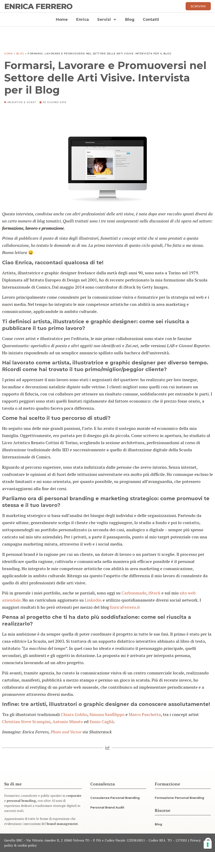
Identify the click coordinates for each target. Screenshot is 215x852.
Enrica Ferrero (38, 6)
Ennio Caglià (102, 721)
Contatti (151, 19)
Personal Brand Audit (107, 807)
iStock (154, 593)
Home (62, 19)
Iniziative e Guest (21, 102)
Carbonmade (134, 593)
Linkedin (93, 600)
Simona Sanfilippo (107, 714)
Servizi (104, 19)
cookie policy (27, 845)
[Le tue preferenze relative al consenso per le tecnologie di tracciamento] (208, 845)
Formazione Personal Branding (179, 798)
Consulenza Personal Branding (115, 798)
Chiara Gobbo (74, 714)
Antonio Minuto (67, 721)
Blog (129, 19)
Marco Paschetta (145, 714)
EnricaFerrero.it (125, 607)
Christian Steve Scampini (26, 721)
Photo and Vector (66, 732)
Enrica (82, 19)
